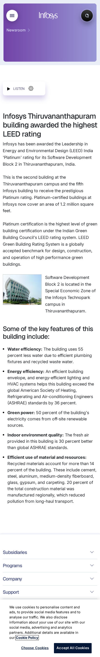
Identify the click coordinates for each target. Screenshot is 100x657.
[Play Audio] (8, 88)
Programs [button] (12, 566)
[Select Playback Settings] (31, 88)
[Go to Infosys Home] (49, 16)
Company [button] (12, 579)
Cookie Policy (27, 638)
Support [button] (11, 592)
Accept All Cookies (73, 648)
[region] (50, 628)
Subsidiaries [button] (15, 552)
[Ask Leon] (87, 15)
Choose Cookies (35, 648)
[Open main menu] (12, 15)
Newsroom (16, 30)
